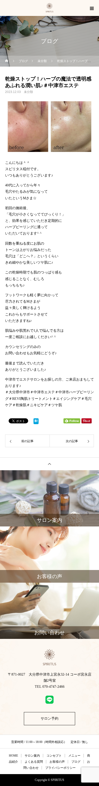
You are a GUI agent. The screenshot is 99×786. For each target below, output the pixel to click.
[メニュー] (91, 8)
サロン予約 (49, 718)
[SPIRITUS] (49, 657)
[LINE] (49, 700)
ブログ (75, 761)
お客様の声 (57, 761)
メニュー (74, 755)
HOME (13, 755)
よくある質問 (34, 761)
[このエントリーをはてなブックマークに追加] (36, 422)
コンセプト (54, 755)
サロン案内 (32, 755)
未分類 (28, 92)
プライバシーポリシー (60, 768)
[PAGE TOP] (49, 463)
